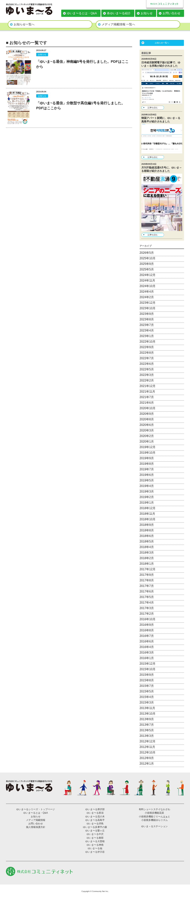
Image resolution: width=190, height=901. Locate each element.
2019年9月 (147, 458)
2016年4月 (147, 647)
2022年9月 (147, 347)
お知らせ (147, 13)
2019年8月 (147, 463)
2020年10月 (147, 408)
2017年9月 (147, 574)
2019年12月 (147, 447)
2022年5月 (147, 369)
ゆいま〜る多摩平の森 (95, 827)
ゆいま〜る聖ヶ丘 (95, 830)
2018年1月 (147, 563)
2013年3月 (147, 735)
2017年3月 (147, 608)
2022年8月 (147, 352)
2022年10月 (147, 341)
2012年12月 (147, 741)
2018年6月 (147, 535)
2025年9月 (147, 263)
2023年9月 (147, 313)
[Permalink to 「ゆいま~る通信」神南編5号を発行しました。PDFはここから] (18, 84)
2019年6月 (147, 474)
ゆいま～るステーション (154, 826)
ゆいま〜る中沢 (95, 834)
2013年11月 (147, 708)
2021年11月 (147, 391)
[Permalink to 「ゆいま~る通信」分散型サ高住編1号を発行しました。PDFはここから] (18, 123)
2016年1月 (147, 658)
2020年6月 (147, 424)
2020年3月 (147, 430)
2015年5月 (147, 691)
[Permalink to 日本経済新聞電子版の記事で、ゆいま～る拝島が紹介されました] (161, 101)
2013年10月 (147, 713)
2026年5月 (147, 252)
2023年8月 (147, 319)
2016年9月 (147, 624)
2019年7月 (147, 469)
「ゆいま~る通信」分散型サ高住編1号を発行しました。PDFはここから (80, 105)
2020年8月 (147, 419)
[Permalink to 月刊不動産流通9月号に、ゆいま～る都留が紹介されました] (161, 228)
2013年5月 (147, 730)
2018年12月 (147, 508)
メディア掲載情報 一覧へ (118, 24)
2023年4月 (147, 330)
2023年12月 (147, 302)
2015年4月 (147, 697)
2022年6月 (147, 363)
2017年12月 (147, 569)
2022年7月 (147, 358)
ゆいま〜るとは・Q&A (82, 13)
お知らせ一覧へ (24, 24)
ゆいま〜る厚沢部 (95, 809)
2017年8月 (147, 580)
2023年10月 (147, 308)
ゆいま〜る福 (95, 848)
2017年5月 (147, 597)
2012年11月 (147, 746)
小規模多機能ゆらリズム (154, 820)
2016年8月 (147, 630)
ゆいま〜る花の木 (95, 816)
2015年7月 (147, 685)
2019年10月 (147, 452)
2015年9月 (147, 674)
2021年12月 (147, 386)
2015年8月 (147, 680)
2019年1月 (147, 502)
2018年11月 (147, 513)
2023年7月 (147, 324)
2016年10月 (147, 619)
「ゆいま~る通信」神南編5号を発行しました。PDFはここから (82, 64)
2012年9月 (147, 758)
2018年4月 (147, 547)
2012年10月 (147, 752)
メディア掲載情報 (35, 820)
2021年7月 (147, 397)
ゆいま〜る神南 (95, 844)
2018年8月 (147, 530)
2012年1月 (147, 763)
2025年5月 (147, 269)
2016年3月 (147, 652)
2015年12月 (147, 663)
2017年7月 (147, 585)
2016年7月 (147, 635)
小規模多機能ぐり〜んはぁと (154, 816)
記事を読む (153, 107)
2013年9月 (147, 719)
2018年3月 (147, 552)
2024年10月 (147, 286)
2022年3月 (147, 374)
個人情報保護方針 (35, 827)
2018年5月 (147, 541)
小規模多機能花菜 (154, 812)
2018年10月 (147, 519)
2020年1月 (147, 441)
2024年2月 (147, 297)
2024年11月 (147, 280)
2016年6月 (147, 641)
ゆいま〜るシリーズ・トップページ (35, 809)
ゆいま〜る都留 (95, 837)
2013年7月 (147, 724)
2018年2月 (147, 558)
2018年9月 (147, 524)
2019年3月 (147, 491)
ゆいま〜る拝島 (95, 823)
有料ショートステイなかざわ (154, 809)
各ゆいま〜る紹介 (119, 13)
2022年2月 (147, 380)
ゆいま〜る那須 (95, 812)
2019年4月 (147, 486)
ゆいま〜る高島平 (95, 820)
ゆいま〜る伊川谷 (95, 851)
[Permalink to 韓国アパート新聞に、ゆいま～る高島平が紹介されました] (161, 151)
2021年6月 (147, 402)
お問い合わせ (171, 13)
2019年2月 (147, 497)
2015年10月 (147, 669)
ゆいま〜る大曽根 (95, 841)
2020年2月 (147, 436)
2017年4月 (147, 602)
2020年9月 (147, 413)
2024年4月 (147, 291)
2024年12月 (147, 275)
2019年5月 (147, 480)
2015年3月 (147, 702)
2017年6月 (147, 591)
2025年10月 (147, 258)
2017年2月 (147, 613)
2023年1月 (147, 336)
